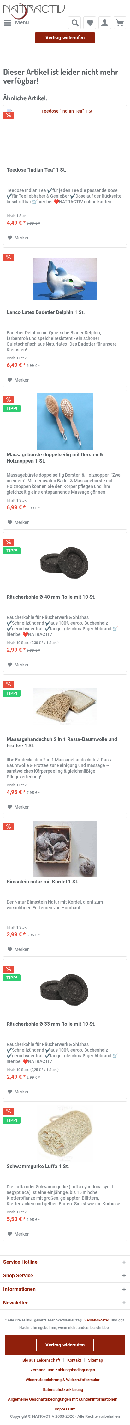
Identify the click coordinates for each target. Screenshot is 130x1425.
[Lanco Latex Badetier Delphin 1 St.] (65, 279)
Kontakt (74, 1360)
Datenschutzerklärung (63, 1389)
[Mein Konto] (104, 22)
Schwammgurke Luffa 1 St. (38, 1166)
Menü (22, 22)
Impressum (65, 1409)
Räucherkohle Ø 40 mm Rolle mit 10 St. (51, 597)
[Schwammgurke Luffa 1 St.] (65, 1133)
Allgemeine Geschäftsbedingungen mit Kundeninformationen (62, 1399)
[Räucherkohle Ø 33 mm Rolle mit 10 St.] (65, 991)
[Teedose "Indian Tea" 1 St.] (65, 137)
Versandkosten (97, 1320)
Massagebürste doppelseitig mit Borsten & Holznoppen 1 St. (55, 458)
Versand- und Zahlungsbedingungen (62, 1370)
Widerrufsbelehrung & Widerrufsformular (63, 1379)
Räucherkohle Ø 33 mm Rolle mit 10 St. (51, 1024)
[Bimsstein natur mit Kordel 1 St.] (65, 848)
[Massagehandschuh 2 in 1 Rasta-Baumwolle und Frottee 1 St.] (65, 706)
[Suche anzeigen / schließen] (74, 22)
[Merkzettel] (89, 22)
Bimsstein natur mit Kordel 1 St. (43, 882)
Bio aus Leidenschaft (41, 1360)
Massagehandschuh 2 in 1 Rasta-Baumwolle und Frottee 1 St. (62, 742)
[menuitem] (16, 22)
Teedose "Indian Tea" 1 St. (36, 170)
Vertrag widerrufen (65, 37)
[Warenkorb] (120, 22)
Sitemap (95, 1360)
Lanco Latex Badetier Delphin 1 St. (46, 312)
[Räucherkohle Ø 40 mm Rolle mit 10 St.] (65, 564)
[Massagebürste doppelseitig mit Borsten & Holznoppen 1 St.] (65, 421)
